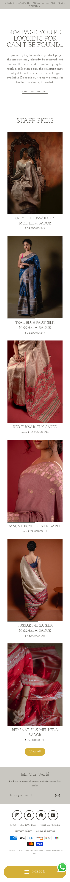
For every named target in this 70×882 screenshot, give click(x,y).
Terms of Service (45, 831)
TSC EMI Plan (27, 825)
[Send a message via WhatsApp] (62, 867)
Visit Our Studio (50, 825)
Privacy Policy (23, 831)
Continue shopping (35, 91)
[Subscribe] (57, 795)
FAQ (13, 825)
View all (35, 751)
